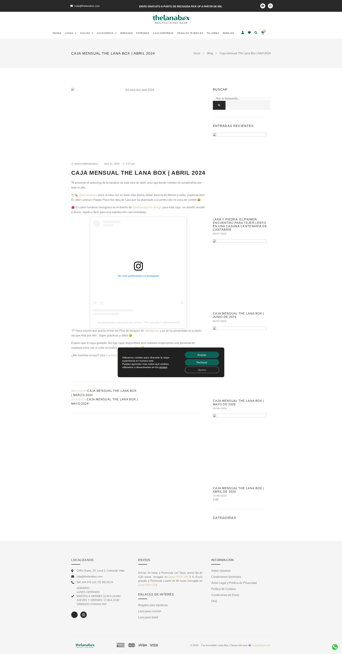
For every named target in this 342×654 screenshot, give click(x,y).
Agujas (85, 33)
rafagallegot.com (261, 645)
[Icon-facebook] (74, 615)
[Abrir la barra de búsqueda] (256, 32)
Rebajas (228, 33)
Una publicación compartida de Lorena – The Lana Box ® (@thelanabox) (138, 322)
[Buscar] (219, 105)
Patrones (142, 33)
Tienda (56, 33)
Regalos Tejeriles (190, 33)
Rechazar (201, 362)
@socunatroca (88, 195)
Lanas (69, 33)
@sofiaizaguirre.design (147, 207)
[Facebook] (262, 5)
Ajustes (202, 369)
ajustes (163, 367)
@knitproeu (152, 330)
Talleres (213, 33)
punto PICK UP (177, 576)
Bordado (126, 33)
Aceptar (202, 354)
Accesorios (105, 33)
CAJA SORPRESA (163, 33)
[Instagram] (270, 5)
